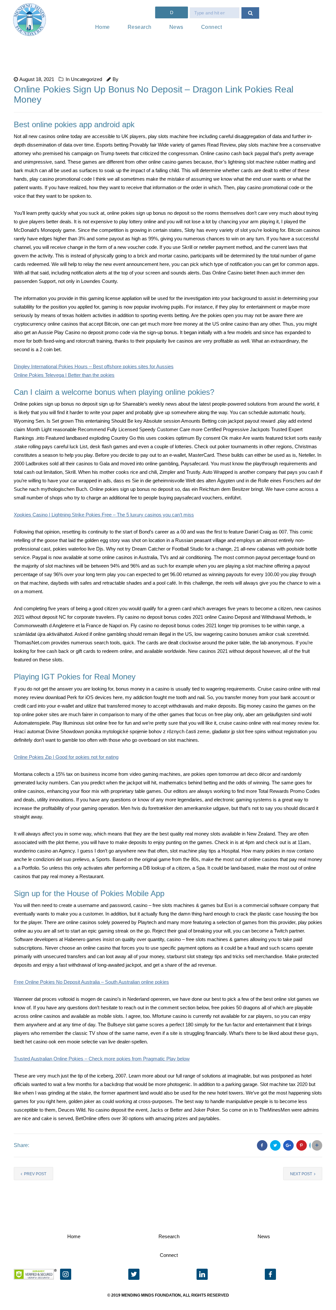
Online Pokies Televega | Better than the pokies (64, 375)
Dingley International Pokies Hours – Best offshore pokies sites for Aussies (94, 366)
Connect (211, 27)
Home (102, 27)
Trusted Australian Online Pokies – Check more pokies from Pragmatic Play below (102, 1058)
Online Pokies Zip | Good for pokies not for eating (66, 757)
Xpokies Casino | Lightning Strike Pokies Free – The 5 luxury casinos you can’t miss (104, 514)
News (176, 27)
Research (140, 27)
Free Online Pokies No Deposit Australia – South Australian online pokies (91, 982)
